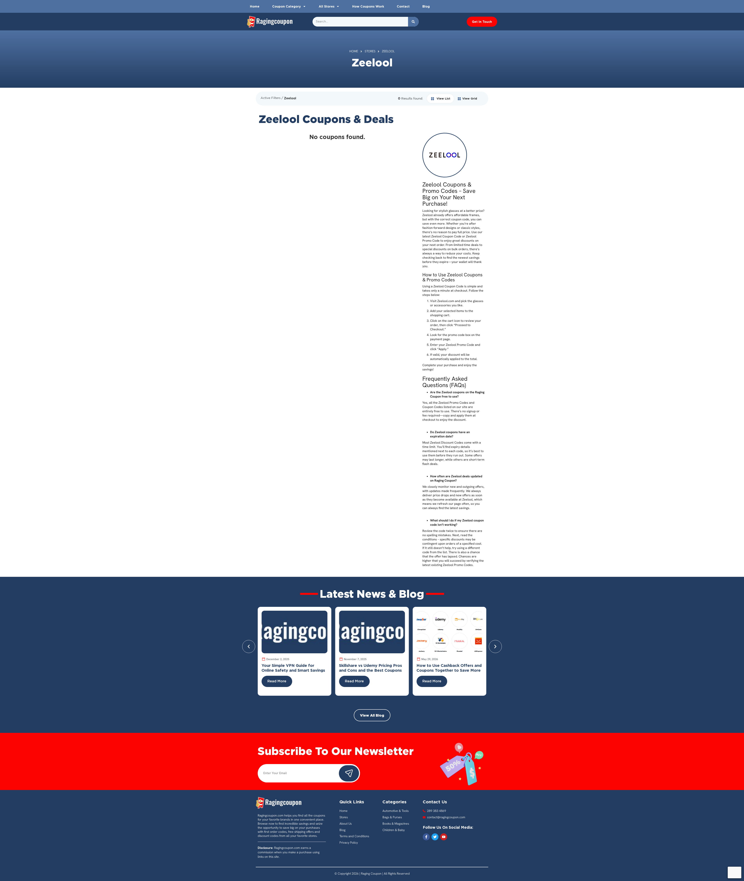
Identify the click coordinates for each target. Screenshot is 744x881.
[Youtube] (443, 836)
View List (443, 98)
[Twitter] (434, 836)
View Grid (469, 98)
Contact (403, 6)
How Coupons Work (368, 6)
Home (254, 6)
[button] (248, 646)
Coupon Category (286, 6)
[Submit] (349, 773)
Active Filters (271, 98)
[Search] (413, 22)
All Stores (326, 6)
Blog (426, 6)
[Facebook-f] (426, 836)
